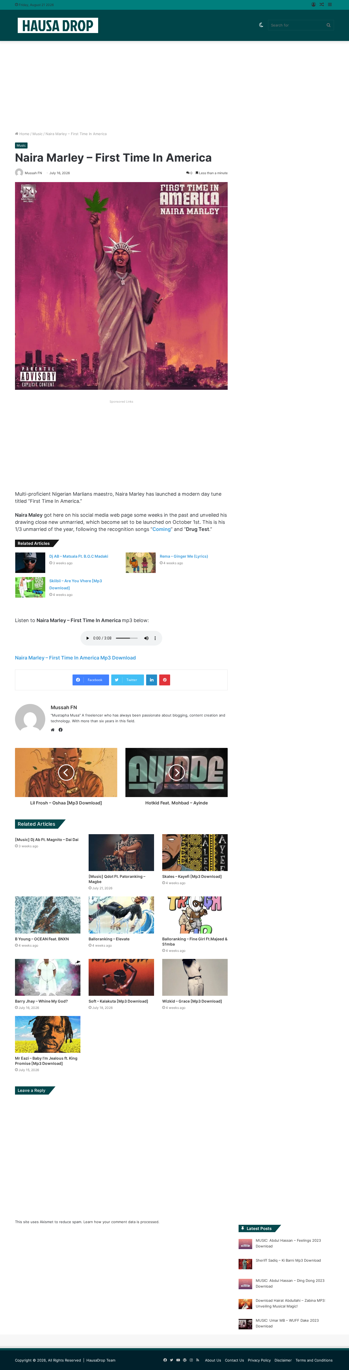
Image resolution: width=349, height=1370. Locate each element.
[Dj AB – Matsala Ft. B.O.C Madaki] (30, 562)
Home (23, 134)
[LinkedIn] (151, 679)
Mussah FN (64, 707)
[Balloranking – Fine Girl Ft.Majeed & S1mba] (195, 914)
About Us (213, 1360)
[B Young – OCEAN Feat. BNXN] (47, 914)
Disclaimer (283, 1360)
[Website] (54, 730)
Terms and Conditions (314, 1360)
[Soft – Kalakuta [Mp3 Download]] (121, 977)
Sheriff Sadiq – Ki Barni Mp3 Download (288, 1260)
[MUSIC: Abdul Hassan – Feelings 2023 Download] (245, 1245)
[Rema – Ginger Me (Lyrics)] (141, 562)
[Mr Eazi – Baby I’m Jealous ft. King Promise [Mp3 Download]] (47, 1034)
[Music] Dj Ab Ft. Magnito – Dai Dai (47, 839)
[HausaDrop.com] (58, 25)
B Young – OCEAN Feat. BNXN (42, 939)
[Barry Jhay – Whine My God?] (47, 977)
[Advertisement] (174, 84)
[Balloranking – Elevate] (121, 914)
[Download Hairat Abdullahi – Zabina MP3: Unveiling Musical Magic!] (245, 1305)
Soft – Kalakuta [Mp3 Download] (118, 1001)
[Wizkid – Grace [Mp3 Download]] (195, 977)
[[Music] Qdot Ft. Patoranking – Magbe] (121, 852)
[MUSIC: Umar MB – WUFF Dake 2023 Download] (245, 1325)
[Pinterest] (164, 679)
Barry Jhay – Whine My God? (41, 1001)
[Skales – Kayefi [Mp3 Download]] (195, 852)
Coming (161, 529)
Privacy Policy (259, 1360)
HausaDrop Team (100, 1360)
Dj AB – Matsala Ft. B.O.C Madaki (78, 556)
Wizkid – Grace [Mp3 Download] (192, 1001)
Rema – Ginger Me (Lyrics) (184, 556)
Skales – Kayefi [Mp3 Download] (192, 876)
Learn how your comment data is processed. (121, 1222)
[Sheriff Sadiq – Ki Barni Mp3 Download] (245, 1265)
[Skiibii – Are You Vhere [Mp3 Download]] (30, 587)
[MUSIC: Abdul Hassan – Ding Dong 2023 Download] (245, 1285)
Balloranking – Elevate (109, 939)
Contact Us (234, 1360)
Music (37, 134)
